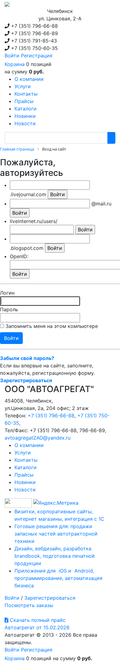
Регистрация (36, 55)
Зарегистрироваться (49, 598)
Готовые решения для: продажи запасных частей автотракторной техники (56, 533)
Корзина (15, 64)
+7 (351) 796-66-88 (51, 415)
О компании (29, 445)
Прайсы (24, 475)
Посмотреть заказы (29, 605)
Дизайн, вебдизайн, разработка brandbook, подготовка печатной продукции (54, 555)
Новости (25, 489)
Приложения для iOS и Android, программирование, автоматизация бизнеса (58, 578)
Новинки (25, 482)
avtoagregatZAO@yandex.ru (37, 438)
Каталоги (25, 467)
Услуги (22, 452)
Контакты (26, 460)
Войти (12, 55)
